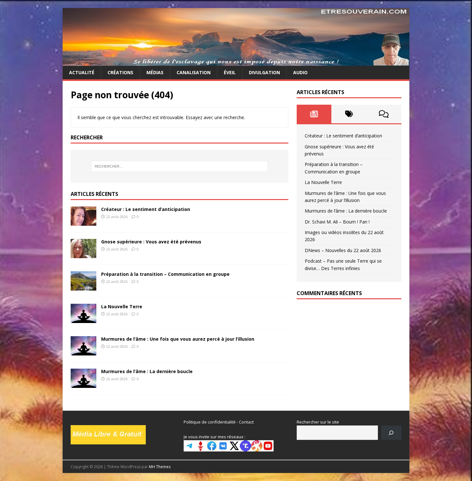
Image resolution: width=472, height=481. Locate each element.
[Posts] (314, 114)
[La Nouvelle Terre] (83, 319)
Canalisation (194, 72)
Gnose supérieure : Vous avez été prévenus (151, 242)
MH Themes (159, 466)
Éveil (230, 72)
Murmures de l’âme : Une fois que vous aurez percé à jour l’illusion (177, 339)
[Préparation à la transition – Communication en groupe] (83, 287)
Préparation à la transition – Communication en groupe (165, 274)
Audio (300, 72)
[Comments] (383, 114)
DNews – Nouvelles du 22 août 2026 (343, 250)
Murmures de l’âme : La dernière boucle (147, 371)
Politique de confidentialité (210, 422)
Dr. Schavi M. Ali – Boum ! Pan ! (337, 222)
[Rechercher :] (179, 166)
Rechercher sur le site (318, 422)
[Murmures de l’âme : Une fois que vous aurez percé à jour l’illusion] (83, 352)
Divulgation (264, 72)
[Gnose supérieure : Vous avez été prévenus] (83, 254)
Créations (120, 72)
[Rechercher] (391, 432)
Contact (246, 422)
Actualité (81, 72)
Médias (154, 72)
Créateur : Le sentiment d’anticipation (145, 209)
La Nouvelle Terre (121, 306)
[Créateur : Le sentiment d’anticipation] (83, 222)
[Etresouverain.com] (236, 62)
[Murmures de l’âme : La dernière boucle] (83, 384)
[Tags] (348, 114)
